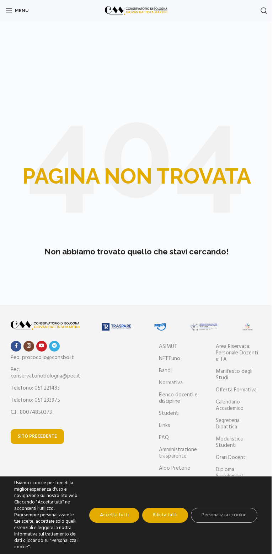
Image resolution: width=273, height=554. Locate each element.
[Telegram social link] (54, 346)
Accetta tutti (114, 515)
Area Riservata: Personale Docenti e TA (237, 353)
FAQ (164, 437)
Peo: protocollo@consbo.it (42, 357)
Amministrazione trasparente (178, 452)
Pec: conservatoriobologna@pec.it (45, 372)
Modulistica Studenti (229, 442)
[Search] (264, 11)
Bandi (165, 370)
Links (164, 425)
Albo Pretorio (175, 468)
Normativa (171, 383)
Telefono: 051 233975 (35, 400)
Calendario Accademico (229, 405)
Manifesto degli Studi (234, 374)
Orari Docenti (231, 457)
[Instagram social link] (28, 346)
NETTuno (169, 358)
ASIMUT (168, 346)
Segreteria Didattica (228, 423)
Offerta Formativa (236, 390)
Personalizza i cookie (224, 515)
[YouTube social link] (41, 346)
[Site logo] (136, 10)
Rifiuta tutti (165, 515)
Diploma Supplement (230, 472)
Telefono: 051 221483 (35, 388)
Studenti (169, 413)
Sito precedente (37, 436)
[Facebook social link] (16, 346)
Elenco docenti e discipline (178, 398)
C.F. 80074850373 (31, 412)
